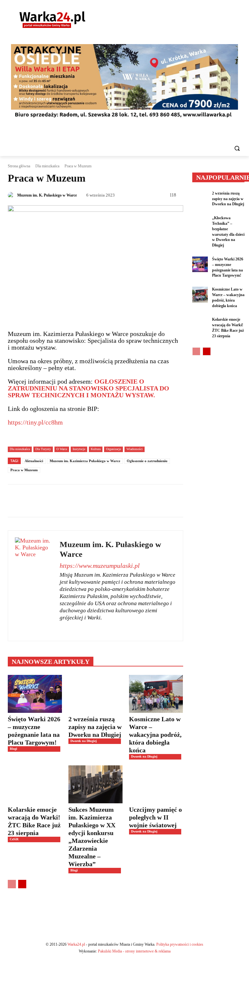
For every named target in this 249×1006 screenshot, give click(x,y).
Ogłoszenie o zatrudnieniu (147, 461)
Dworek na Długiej (83, 741)
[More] (211, 500)
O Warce (61, 449)
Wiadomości (134, 449)
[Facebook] (62, 628)
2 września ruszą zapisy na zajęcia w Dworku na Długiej (95, 726)
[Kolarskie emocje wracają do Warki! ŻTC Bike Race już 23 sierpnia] (35, 784)
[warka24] (52, 20)
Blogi (13, 748)
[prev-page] (12, 884)
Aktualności (34, 461)
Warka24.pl (76, 944)
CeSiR (14, 839)
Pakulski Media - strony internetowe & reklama (134, 951)
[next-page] (22, 884)
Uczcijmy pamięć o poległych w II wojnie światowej (155, 817)
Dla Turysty (43, 449)
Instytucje (79, 449)
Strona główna (19, 166)
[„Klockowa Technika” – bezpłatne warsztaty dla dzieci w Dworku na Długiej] (200, 223)
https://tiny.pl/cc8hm (35, 422)
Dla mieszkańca (47, 166)
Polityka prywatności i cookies (179, 944)
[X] (73, 628)
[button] (236, 148)
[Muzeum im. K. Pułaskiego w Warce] (12, 195)
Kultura (96, 449)
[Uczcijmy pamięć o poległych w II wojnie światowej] (156, 784)
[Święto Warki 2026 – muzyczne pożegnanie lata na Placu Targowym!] (35, 694)
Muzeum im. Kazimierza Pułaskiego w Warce (85, 461)
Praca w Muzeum (24, 470)
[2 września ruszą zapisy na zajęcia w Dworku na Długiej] (95, 694)
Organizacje (113, 449)
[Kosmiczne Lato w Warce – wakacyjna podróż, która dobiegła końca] (156, 694)
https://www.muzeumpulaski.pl (100, 565)
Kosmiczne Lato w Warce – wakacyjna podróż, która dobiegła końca (155, 734)
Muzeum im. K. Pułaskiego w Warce (47, 195)
